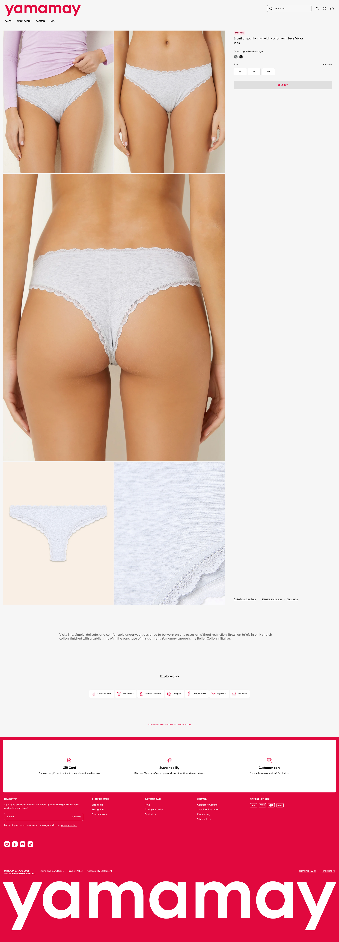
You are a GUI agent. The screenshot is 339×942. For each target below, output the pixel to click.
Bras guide (98, 809)
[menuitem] (289, 8)
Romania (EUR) (307, 871)
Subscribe (76, 817)
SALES (8, 21)
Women (40, 21)
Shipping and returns (272, 599)
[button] (58, 102)
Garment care (99, 814)
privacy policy (68, 825)
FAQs (147, 805)
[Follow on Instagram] (7, 844)
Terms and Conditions (52, 871)
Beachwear (24, 21)
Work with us (204, 819)
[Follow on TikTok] (30, 844)
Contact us (150, 814)
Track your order (154, 809)
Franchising (203, 814)
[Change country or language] (324, 8)
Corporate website (207, 805)
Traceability (292, 599)
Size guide (97, 805)
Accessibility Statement (99, 871)
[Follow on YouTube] (22, 844)
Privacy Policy (75, 871)
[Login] (317, 8)
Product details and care (245, 599)
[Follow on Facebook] (15, 844)
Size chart (327, 64)
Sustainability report (208, 809)
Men (53, 21)
